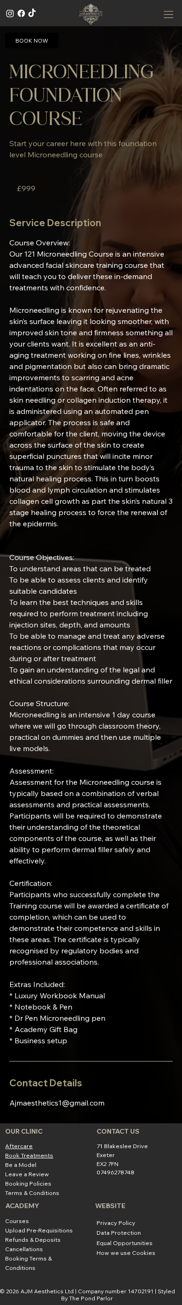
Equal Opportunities (125, 1242)
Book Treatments (29, 1155)
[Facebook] (21, 13)
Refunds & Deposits (33, 1239)
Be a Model (20, 1164)
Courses (17, 1220)
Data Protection (119, 1232)
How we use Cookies (126, 1252)
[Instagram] (10, 13)
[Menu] (169, 14)
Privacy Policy (116, 1222)
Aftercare (19, 1146)
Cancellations (24, 1249)
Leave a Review (27, 1174)
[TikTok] (32, 13)
